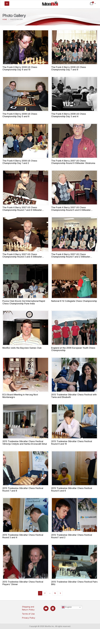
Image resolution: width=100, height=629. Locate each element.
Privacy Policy (28, 618)
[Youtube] (45, 608)
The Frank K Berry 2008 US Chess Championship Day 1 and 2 (19, 162)
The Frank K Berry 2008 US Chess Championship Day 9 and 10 (19, 68)
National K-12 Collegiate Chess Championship (74, 301)
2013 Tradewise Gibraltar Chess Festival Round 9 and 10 (71, 442)
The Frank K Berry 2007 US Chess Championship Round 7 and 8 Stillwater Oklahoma (22, 210)
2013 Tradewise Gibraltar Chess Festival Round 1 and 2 (71, 536)
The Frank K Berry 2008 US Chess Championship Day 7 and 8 (68, 68)
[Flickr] (52, 608)
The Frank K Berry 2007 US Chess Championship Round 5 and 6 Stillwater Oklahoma (71, 210)
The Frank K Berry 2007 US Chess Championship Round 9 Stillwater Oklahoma (73, 162)
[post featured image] (25, 47)
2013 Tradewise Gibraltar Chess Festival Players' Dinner (22, 583)
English (68, 607)
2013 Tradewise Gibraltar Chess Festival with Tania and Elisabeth (74, 395)
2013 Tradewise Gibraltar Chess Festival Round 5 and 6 (71, 489)
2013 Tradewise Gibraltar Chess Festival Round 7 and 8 (22, 489)
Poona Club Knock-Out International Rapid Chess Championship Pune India (23, 302)
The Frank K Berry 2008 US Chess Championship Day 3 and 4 (68, 115)
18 (55, 593)
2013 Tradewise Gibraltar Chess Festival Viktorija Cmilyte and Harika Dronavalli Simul (24, 442)
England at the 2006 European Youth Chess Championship (73, 349)
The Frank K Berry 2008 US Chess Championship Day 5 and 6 (19, 115)
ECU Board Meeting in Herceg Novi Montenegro (20, 395)
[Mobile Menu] (7, 3)
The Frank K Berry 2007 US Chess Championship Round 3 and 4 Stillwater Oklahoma (22, 257)
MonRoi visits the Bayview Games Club (22, 348)
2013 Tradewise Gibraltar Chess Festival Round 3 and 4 (22, 536)
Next (60, 593)
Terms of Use (28, 614)
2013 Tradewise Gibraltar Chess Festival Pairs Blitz (74, 583)
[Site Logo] (50, 3)
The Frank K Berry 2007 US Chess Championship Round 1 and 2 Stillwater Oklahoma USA (70, 257)
